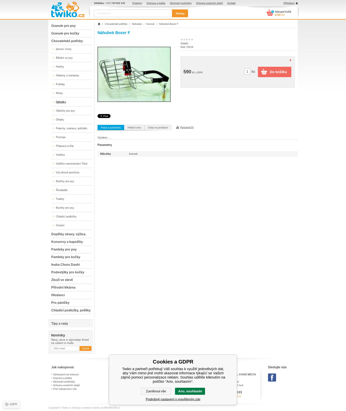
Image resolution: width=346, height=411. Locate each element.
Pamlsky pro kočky (65, 257)
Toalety (60, 198)
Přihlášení (289, 3)
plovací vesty (63, 48)
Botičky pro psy (65, 181)
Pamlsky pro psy (64, 249)
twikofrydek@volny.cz (229, 396)
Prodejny (137, 3)
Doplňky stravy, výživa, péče (68, 235)
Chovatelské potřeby (67, 41)
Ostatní (60, 225)
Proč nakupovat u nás (65, 389)
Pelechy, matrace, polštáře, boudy (72, 130)
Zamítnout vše (156, 391)
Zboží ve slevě (62, 280)
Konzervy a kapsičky (67, 241)
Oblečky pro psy (65, 110)
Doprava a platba (156, 3)
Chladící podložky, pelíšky (71, 310)
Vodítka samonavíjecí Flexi (72, 163)
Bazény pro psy (65, 207)
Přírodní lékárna (63, 287)
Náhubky (61, 101)
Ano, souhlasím (190, 391)
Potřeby (60, 84)
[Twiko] (68, 9)
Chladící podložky (66, 216)
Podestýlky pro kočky (67, 272)
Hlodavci (58, 295)
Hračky (60, 66)
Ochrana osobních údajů (209, 3)
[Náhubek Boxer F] (134, 74)
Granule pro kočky (65, 33)
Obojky (60, 119)
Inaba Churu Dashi (65, 264)
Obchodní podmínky (181, 3)
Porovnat (187, 127)
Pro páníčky (60, 302)
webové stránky (91, 407)
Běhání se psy (64, 57)
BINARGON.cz (112, 407)
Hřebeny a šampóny (67, 75)
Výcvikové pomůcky (67, 172)
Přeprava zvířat (65, 145)
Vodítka (60, 154)
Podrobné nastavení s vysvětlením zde (173, 399)
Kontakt (231, 3)
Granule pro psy (63, 25)
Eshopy (76, 407)
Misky (59, 93)
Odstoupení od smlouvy (66, 374)
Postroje (60, 137)
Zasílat (85, 348)
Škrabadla (61, 190)
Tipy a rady (59, 323)
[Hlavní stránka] (99, 24)
